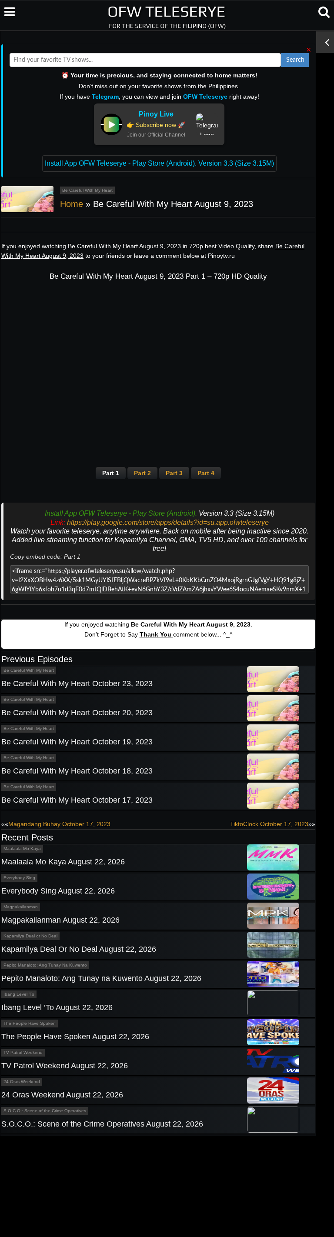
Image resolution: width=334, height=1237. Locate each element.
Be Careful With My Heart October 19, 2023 (77, 741)
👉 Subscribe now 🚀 (156, 124)
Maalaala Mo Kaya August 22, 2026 (63, 861)
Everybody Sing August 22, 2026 (58, 891)
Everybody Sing (19, 877)
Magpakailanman (20, 906)
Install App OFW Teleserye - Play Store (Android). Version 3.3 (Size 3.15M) (159, 163)
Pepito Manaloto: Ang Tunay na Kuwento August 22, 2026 (101, 978)
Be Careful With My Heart (87, 190)
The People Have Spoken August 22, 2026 (75, 1036)
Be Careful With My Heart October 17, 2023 (77, 800)
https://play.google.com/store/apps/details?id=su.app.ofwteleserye (168, 522)
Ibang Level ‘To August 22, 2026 (57, 1007)
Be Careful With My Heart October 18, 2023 (77, 771)
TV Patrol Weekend (23, 1052)
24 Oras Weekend (21, 1081)
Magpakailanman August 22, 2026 (60, 920)
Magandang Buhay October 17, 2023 (59, 823)
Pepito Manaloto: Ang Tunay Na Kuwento (45, 965)
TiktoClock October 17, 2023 (269, 823)
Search (295, 60)
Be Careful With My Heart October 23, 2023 (77, 683)
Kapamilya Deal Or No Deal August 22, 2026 (78, 949)
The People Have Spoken (29, 1023)
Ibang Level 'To (18, 994)
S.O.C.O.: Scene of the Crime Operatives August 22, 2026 (102, 1124)
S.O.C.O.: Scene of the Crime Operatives (44, 1110)
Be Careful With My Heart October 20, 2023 (77, 712)
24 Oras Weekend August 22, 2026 (62, 1094)
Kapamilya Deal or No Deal (30, 936)
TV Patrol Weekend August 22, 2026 (64, 1065)
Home (71, 204)
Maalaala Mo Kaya (22, 848)
